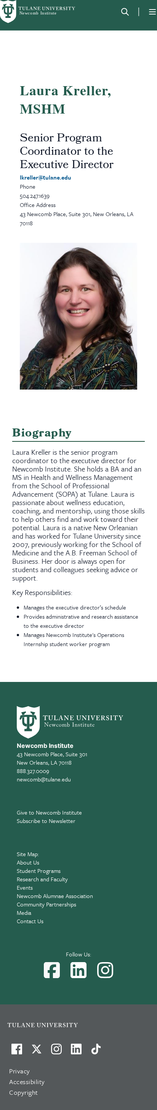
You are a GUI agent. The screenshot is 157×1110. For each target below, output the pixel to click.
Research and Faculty (42, 879)
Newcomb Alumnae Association (55, 896)
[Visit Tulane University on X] (36, 1052)
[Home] (38, 11)
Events (25, 887)
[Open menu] (152, 11)
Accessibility (27, 1081)
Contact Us (30, 921)
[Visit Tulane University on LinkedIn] (76, 1052)
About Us (28, 862)
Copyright (23, 1092)
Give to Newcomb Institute (49, 812)
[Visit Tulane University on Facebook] (16, 1052)
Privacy (19, 1071)
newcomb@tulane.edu (44, 779)
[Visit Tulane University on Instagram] (56, 1052)
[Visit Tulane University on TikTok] (96, 1052)
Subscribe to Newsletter (46, 820)
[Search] (125, 11)
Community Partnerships (46, 904)
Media (24, 912)
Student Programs (39, 870)
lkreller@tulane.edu (45, 177)
